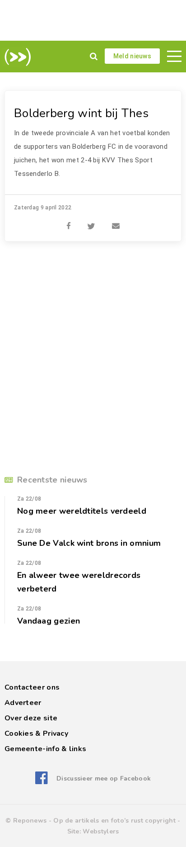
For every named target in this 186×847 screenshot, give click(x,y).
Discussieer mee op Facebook (103, 778)
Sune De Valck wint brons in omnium (89, 543)
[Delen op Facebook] (68, 221)
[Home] (16, 57)
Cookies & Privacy (36, 733)
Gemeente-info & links (45, 749)
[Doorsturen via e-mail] (116, 221)
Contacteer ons (32, 687)
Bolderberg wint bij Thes (81, 113)
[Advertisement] (93, 20)
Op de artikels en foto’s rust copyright (114, 820)
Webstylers (101, 831)
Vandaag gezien (48, 620)
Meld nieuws (132, 56)
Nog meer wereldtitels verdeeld (81, 511)
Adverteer (23, 703)
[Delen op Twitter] (91, 221)
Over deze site (31, 718)
